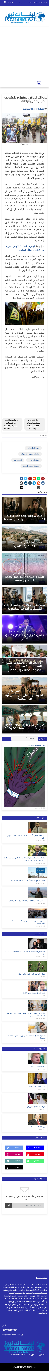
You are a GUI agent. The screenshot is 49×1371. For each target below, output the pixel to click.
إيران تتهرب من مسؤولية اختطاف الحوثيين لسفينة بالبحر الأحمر (33, 424)
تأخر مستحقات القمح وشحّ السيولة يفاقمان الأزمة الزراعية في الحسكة (24, 695)
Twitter (17, 1147)
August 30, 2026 (40, 863)
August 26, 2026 (40, 903)
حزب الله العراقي (33, 448)
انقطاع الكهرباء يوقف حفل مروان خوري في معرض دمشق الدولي (24, 634)
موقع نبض (37, 1161)
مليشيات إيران (34, 460)
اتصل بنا (32, 1355)
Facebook (37, 1147)
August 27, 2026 (40, 883)
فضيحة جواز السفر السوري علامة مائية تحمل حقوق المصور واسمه (24, 576)
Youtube (37, 1154)
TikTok (17, 1167)
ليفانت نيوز (17, 460)
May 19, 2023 (41, 1069)
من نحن (42, 1355)
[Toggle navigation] (39, 83)
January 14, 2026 (40, 996)
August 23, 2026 (40, 926)
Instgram (17, 1154)
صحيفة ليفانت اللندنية (31, 466)
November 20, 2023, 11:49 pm (33, 109)
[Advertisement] (24, 54)
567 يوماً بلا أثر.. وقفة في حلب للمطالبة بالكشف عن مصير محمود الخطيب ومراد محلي (24, 666)
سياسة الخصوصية (18, 1355)
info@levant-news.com (11, 1335)
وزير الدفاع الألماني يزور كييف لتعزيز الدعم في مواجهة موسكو (11, 424)
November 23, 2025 (39, 1041)
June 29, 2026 (41, 977)
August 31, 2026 (40, 840)
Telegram (17, 1161)
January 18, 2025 (40, 808)
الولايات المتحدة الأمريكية (29, 454)
